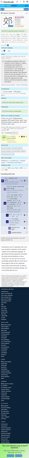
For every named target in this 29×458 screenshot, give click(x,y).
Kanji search (4, 426)
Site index (3, 306)
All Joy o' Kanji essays (22, 85)
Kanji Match (4, 352)
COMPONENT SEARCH (19, 151)
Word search (4, 431)
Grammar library (5, 389)
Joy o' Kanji (14, 168)
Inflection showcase (6, 391)
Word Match (4, 369)
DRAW (18, 22)
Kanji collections (5, 339)
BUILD (18, 19)
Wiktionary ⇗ (5, 160)
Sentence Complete (6, 373)
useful (6, 116)
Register (7, 417)
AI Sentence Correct (6, 387)
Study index (4, 310)
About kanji (4, 330)
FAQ (2, 304)
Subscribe (3, 319)
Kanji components (5, 332)
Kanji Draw (4, 351)
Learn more (10, 455)
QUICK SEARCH (7, 148)
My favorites (4, 409)
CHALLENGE (20, 17)
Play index (3, 314)
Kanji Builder (4, 349)
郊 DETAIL (14, 6)
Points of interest (5, 442)
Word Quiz (3, 367)
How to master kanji (6, 297)
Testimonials (4, 315)
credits (11, 286)
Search (26, 9)
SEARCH (2, 6)
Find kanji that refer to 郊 (8, 154)
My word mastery (6, 361)
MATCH (18, 24)
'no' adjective (12, 136)
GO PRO (3, 419)
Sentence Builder (5, 371)
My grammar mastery (7, 383)
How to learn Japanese (7, 295)
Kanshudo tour (4, 291)
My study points (5, 411)
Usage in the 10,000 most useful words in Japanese (12, 129)
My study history (5, 413)
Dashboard (5, 258)
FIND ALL (15, 133)
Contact (3, 317)
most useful (8, 118)
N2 (25, 34)
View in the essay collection (8, 85)
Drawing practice (5, 334)
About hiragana (5, 326)
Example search (5, 441)
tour (16, 270)
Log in (2, 417)
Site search (4, 302)
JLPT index (4, 308)
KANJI (8, 6)
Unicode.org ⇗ (14, 160)
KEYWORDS (19, 26)
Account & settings (5, 407)
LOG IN (4, 31)
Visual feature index (6, 301)
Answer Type (4, 374)
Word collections (5, 376)
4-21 (18, 36)
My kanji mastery (6, 324)
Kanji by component (6, 428)
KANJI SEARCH (7, 151)
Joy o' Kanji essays (6, 341)
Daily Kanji (3, 415)
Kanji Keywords (5, 347)
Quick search (21, 258)
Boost (2, 356)
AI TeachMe (4, 385)
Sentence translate (5, 433)
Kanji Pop (3, 354)
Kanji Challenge (5, 343)
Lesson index (4, 312)
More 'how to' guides (6, 299)
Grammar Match (5, 396)
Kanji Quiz (3, 345)
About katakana (5, 328)
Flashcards (4, 337)
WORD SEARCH (18, 148)
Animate (11, 26)
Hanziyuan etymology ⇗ (15, 162)
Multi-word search (5, 435)
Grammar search (5, 437)
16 (18, 40)
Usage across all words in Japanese (17, 127)
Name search (4, 439)
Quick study (4, 336)
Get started (19, 455)
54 (14, 38)
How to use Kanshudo (6, 293)
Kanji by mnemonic (6, 429)
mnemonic (21, 31)
